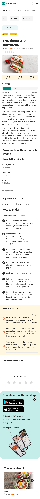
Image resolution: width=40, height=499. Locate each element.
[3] (20, 382)
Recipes (12, 10)
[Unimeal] (9, 3)
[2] (14, 382)
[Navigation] (37, 3)
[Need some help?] (32, 3)
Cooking (4, 10)
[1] (8, 382)
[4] (25, 382)
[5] (31, 382)
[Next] (32, 480)
